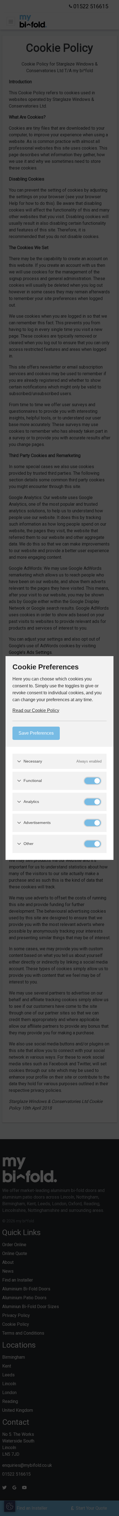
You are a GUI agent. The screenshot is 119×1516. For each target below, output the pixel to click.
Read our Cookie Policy (35, 710)
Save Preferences (36, 733)
